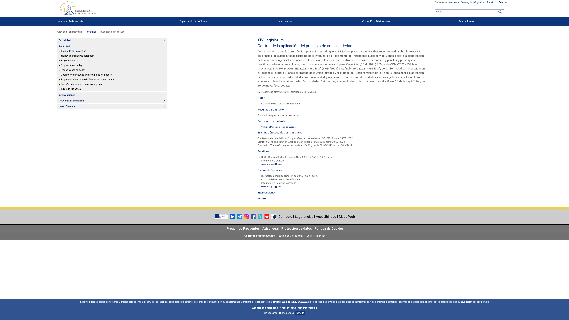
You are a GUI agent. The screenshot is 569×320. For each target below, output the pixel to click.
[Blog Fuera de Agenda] (274, 216)
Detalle (300, 313)
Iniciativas (91, 31)
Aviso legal (271, 228)
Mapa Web (347, 217)
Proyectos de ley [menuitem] (69, 60)
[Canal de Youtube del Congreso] (267, 216)
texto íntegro (267, 164)
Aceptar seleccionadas (265, 307)
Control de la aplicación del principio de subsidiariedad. (305, 46)
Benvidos (492, 2)
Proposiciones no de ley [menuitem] (72, 70)
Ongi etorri (479, 2)
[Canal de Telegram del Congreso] (239, 216)
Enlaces (503, 2)
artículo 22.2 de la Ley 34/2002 (290, 301)
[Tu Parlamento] (221, 216)
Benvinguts (466, 2)
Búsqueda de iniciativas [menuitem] (73, 51)
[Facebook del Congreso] (253, 216)
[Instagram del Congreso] (246, 216)
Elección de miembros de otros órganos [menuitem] (81, 84)
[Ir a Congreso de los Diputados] (77, 8)
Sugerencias (304, 217)
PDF (280, 164)
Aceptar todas (288, 307)
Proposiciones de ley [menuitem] (71, 65)
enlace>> (262, 198)
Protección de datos (296, 228)
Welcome (454, 2)
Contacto (285, 217)
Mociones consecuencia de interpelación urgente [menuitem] (86, 74)
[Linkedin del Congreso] (232, 216)
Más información (307, 307)
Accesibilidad (326, 217)
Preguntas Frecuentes (243, 228)
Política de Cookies (329, 228)
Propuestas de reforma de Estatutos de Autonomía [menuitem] (87, 79)
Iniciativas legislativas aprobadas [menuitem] (77, 55)
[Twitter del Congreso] (260, 216)
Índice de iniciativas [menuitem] (70, 89)
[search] (469, 11)
